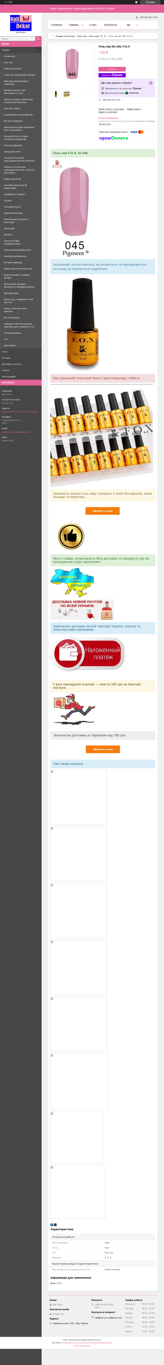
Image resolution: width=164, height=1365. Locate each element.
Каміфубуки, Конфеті (14, 194)
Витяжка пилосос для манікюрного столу (14, 91)
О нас (5, 351)
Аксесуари (9, 228)
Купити (112, 69)
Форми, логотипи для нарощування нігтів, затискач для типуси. (19, 169)
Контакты (110, 25)
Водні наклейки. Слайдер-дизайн (17, 276)
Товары (6, 49)
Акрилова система (13, 213)
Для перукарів (11, 293)
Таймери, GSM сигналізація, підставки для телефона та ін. (19, 325)
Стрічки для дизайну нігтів (17, 249)
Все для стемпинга (13, 120)
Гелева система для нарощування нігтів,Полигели (19, 159)
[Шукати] (38, 38)
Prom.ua (97, 1340)
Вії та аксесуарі (11, 317)
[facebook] (51, 1225)
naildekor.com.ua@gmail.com (16, 432)
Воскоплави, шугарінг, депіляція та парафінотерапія (19, 285)
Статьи (5, 370)
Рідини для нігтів (12, 178)
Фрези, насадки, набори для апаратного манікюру (18, 101)
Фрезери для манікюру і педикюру (16, 82)
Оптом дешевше (12, 332)
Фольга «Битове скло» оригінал (15, 310)
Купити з (106, 75)
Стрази (7, 200)
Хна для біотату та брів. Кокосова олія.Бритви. (16, 138)
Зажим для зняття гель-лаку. (18, 268)
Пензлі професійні (13, 145)
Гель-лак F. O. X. (97, 36)
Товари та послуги (65, 36)
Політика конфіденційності (100, 1343)
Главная (56, 25)
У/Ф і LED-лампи (12, 108)
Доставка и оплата (11, 364)
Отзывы (6, 357)
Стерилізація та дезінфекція (18, 114)
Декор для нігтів (12, 151)
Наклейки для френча (15, 256)
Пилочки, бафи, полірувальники (12, 242)
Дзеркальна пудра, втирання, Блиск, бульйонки (19, 128)
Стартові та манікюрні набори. (20, 74)
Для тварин (10, 345)
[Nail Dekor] (20, 23)
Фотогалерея (9, 376)
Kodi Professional (12, 68)
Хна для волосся (12, 206)
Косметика (9, 56)
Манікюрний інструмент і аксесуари (17, 221)
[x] (55, 1225)
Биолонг (8, 234)
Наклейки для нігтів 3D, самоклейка (15, 186)
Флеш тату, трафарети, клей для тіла (18, 301)
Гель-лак (8, 62)
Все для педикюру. (13, 262)
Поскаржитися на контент (74, 1343)
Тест (6, 339)
